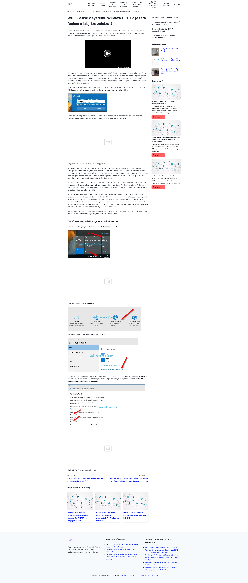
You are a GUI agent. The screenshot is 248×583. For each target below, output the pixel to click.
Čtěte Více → (157, 117)
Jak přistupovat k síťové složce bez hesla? (121, 554)
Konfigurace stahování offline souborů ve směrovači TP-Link (166, 23)
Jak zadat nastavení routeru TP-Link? (165, 17)
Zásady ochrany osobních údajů (147, 575)
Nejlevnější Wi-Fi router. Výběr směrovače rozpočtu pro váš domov (170, 71)
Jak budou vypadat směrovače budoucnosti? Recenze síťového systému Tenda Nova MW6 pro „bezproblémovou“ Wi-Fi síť (161, 549)
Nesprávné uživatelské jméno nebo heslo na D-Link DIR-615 (135, 515)
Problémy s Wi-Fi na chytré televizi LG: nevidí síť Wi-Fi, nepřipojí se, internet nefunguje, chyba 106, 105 (162, 557)
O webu (123, 575)
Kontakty (131, 575)
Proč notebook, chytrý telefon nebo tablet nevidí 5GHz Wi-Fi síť (170, 61)
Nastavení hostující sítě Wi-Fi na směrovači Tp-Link (163, 30)
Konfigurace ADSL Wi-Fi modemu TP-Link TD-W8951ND (165, 37)
